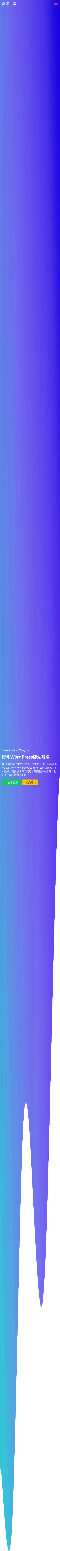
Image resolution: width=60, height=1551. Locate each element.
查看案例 (12, 782)
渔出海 (10, 3)
